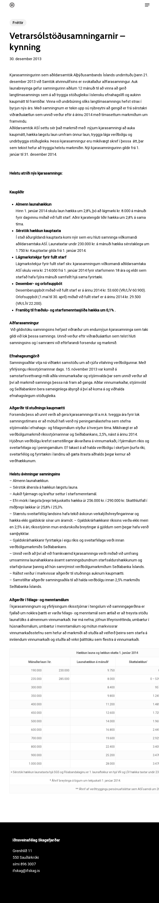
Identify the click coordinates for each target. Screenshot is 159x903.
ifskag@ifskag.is (26, 870)
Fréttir (18, 22)
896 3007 (28, 864)
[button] (147, 5)
